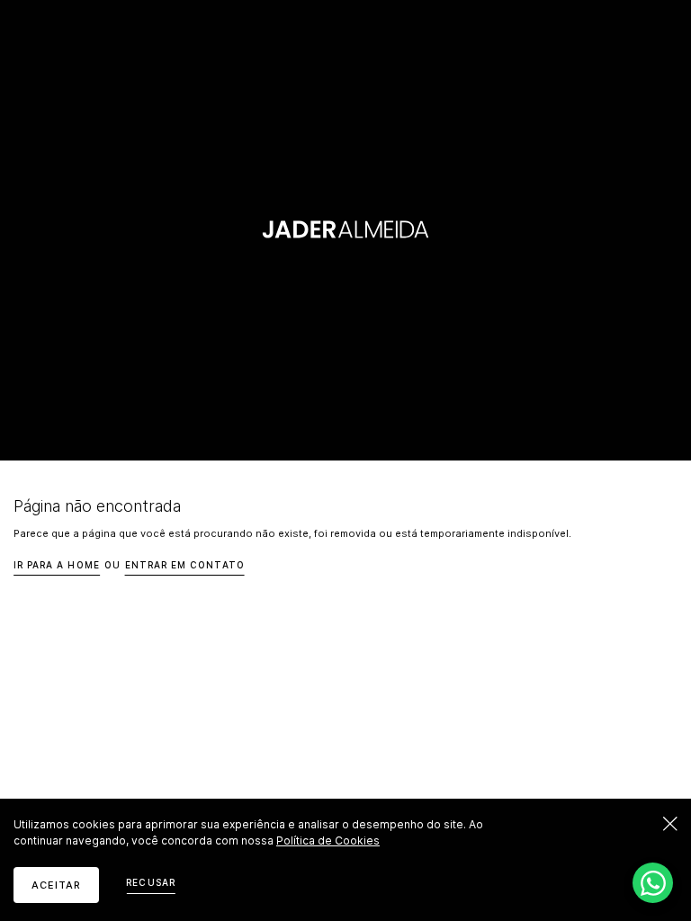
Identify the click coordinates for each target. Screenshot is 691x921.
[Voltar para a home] (346, 231)
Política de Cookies (328, 840)
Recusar (150, 882)
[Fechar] (670, 824)
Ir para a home (56, 564)
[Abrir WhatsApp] (653, 883)
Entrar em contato (185, 564)
